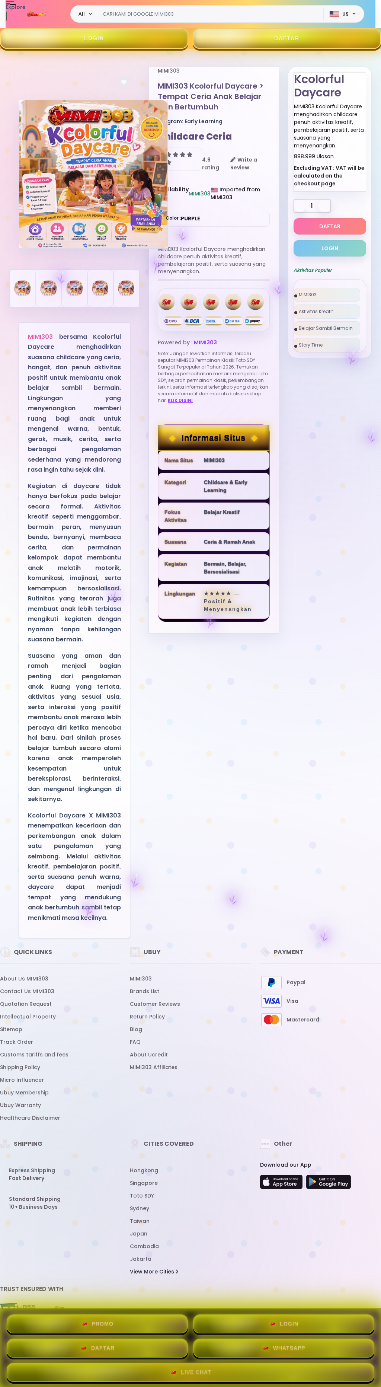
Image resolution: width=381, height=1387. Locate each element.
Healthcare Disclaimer (30, 1118)
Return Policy (147, 1016)
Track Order (16, 1042)
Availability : (173, 193)
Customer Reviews (155, 1004)
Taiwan (140, 1221)
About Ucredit (149, 1054)
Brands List (144, 991)
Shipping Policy (20, 1067)
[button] (124, 82)
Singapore (144, 1183)
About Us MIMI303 (24, 978)
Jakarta (140, 1259)
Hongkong (144, 1170)
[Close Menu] (6, 15)
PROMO (102, 1324)
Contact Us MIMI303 (27, 991)
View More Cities (153, 1271)
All (82, 13)
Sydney (139, 1208)
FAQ (135, 1042)
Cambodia (144, 1246)
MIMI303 (40, 336)
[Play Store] (328, 1184)
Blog (136, 1029)
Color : (183, 218)
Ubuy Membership (24, 1092)
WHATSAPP (289, 1348)
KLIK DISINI (180, 400)
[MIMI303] (37, 14)
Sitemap (11, 1029)
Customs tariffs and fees (34, 1054)
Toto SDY (142, 1195)
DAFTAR (287, 38)
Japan (138, 1233)
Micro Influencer (22, 1080)
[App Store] (282, 1184)
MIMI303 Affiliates (153, 1067)
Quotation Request (26, 1004)
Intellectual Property (28, 1016)
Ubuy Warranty (20, 1105)
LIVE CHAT (196, 1372)
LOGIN (94, 38)
